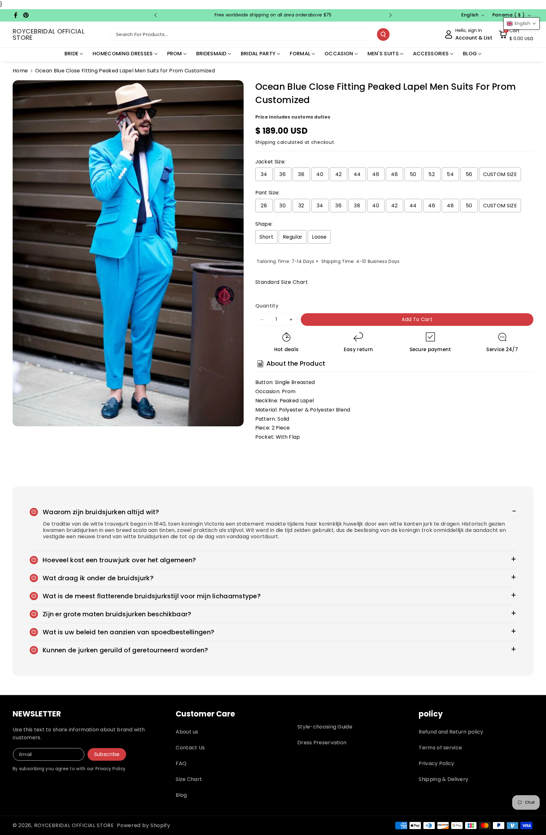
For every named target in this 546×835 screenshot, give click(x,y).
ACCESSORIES (431, 53)
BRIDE (71, 53)
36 (282, 174)
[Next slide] (390, 15)
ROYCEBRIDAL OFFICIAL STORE (74, 825)
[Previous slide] (155, 15)
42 (338, 174)
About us (187, 731)
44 (357, 174)
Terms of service (440, 747)
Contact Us (190, 747)
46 (375, 174)
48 (394, 174)
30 (282, 205)
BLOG (470, 53)
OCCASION (339, 53)
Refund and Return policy (451, 731)
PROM (174, 53)
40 (319, 174)
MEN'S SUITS (383, 53)
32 (301, 205)
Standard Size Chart (281, 282)
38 (301, 174)
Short (266, 237)
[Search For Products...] (383, 34)
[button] (516, 34)
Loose (319, 237)
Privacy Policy (436, 763)
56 (469, 174)
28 (264, 205)
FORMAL (300, 53)
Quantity (266, 305)
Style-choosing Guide (324, 726)
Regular (292, 237)
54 (450, 174)
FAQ (181, 763)
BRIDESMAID (211, 53)
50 (413, 174)
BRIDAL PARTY (258, 53)
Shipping (265, 142)
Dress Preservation (321, 742)
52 (431, 174)
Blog (181, 795)
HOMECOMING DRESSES (123, 53)
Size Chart (189, 779)
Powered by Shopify (143, 825)
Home (20, 70)
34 (264, 174)
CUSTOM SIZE (500, 174)
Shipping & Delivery (443, 779)
